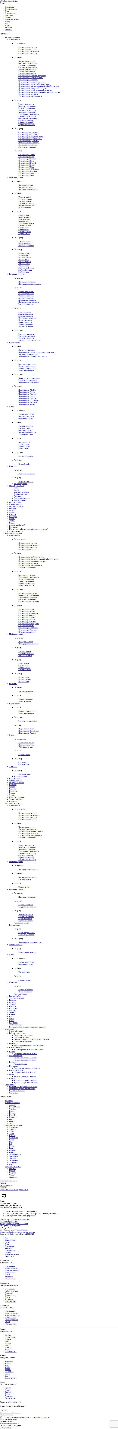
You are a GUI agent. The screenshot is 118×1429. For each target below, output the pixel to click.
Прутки (12, 1052)
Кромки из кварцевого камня (25, 1080)
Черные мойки (24, 234)
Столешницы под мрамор (28, 141)
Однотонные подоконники (29, 378)
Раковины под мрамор (27, 334)
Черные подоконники (26, 368)
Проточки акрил (20, 1064)
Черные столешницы (26, 125)
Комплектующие (20, 484)
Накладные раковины (26, 282)
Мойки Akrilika (24, 253)
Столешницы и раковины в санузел (32, 561)
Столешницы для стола (27, 53)
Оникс (11, 1175)
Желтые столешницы (26, 108)
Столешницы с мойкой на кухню (31, 82)
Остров (12, 510)
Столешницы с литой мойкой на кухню (34, 84)
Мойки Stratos (23, 682)
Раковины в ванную (12, 1316)
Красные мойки (24, 225)
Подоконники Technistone (28, 731)
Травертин (13, 1177)
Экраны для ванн (20, 494)
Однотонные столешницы (28, 143)
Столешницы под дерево (28, 132)
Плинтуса (13, 517)
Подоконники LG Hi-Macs (28, 400)
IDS (10, 1144)
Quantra (12, 1150)
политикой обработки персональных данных (32, 1417)
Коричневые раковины (27, 318)
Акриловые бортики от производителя (29, 1045)
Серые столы (23, 444)
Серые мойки (23, 228)
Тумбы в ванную (20, 500)
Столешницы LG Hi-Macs (28, 169)
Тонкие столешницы (26, 72)
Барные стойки (15, 502)
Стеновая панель (15, 1056)
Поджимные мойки (17, 1091)
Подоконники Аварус (27, 733)
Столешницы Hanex (26, 161)
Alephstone (13, 1127)
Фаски (11, 1074)
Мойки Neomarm (25, 270)
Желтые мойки (24, 219)
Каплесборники (15, 1047)
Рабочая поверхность (17, 1033)
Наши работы (5, 1181)
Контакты (8, 30)
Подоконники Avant (26, 729)
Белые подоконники (26, 370)
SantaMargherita (15, 1154)
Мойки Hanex (23, 260)
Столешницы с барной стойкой (30, 78)
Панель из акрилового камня (25, 1058)
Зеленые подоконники (27, 364)
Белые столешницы (26, 104)
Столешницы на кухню (27, 49)
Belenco (12, 1136)
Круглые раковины (25, 298)
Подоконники (10, 1272)
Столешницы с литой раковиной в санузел (35, 90)
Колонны (12, 508)
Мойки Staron (23, 272)
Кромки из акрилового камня (25, 1083)
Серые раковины (25, 320)
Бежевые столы (24, 980)
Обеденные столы (25, 418)
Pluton (11, 1119)
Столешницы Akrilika (26, 155)
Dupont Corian (14, 1107)
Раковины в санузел (22, 923)
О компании (9, 7)
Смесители (13, 1093)
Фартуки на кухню (16, 506)
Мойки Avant (23, 677)
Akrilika (12, 1105)
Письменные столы (26, 416)
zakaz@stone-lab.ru (21, 1190)
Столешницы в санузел (27, 47)
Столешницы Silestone (27, 622)
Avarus (11, 1134)
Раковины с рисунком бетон (29, 340)
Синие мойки (23, 230)
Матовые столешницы (27, 147)
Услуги (7, 25)
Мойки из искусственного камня (22, 1089)
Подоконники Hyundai (27, 398)
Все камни (9, 1101)
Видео (7, 21)
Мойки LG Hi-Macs (26, 268)
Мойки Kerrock (24, 264)
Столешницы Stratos (26, 626)
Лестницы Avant (24, 774)
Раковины (8, 1293)
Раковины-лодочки (25, 304)
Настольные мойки (26, 187)
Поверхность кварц (21, 1037)
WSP (11, 1165)
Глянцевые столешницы (27, 145)
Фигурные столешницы (27, 67)
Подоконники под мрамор (28, 382)
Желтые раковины (25, 314)
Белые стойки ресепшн (27, 952)
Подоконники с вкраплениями (30, 943)
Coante (11, 1140)
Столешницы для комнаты (28, 51)
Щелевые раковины (26, 292)
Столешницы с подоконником (30, 96)
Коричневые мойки (26, 223)
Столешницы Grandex (27, 159)
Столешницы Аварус (26, 632)
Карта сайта (9, 1256)
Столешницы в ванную (27, 813)
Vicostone (12, 1162)
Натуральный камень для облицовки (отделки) (27, 1027)
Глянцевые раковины (26, 336)
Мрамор (12, 1169)
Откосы (12, 519)
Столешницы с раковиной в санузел (32, 88)
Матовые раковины (26, 338)
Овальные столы (25, 430)
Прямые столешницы (26, 61)
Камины (12, 515)
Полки (16, 488)
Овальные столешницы (27, 63)
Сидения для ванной (22, 498)
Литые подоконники (26, 350)
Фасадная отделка (16, 531)
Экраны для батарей (17, 525)
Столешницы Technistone (28, 628)
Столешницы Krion (26, 167)
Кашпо (12, 523)
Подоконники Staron (26, 404)
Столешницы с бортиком (28, 94)
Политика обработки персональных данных (17, 1232)
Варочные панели (16, 1070)
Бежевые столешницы (27, 110)
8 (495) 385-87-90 (7, 1190)
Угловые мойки (24, 197)
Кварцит (12, 1173)
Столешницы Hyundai (27, 163)
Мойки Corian (23, 255)
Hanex (11, 1111)
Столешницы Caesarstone (28, 613)
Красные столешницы (27, 116)
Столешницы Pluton (26, 173)
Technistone (13, 1160)
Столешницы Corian (26, 157)
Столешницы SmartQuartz (28, 624)
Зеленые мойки (24, 221)
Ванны (16, 490)
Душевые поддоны (21, 492)
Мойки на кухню (11, 1268)
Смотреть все (10, 1279)
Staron (11, 1123)
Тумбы (12, 521)
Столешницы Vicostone (27, 630)
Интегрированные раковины (29, 284)
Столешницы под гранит (28, 135)
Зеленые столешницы (26, 112)
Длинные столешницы (27, 69)
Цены (7, 11)
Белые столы (23, 448)
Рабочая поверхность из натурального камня (31, 1039)
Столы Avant (23, 762)
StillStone (12, 1158)
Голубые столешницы (27, 106)
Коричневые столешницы (28, 114)
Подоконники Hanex (26, 396)
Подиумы (17, 496)
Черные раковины (25, 324)
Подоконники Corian (26, 392)
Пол (10, 1017)
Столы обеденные (16, 1031)
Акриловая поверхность (23, 1035)
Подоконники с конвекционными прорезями (36, 352)
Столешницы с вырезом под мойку (32, 76)
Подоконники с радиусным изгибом (32, 356)
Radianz (12, 1152)
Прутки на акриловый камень (25, 1054)
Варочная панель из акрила (24, 1072)
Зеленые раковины (25, 316)
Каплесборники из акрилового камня (28, 1050)
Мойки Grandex (24, 258)
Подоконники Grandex (27, 394)
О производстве (11, 9)
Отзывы (8, 17)
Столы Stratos (23, 765)
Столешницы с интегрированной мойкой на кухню (38, 86)
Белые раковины (24, 312)
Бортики (12, 1043)
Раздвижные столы (25, 434)
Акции (14, 1181)
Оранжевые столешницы (28, 118)
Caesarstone (13, 1138)
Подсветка (13, 527)
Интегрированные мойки (28, 189)
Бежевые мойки (24, 232)
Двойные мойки (24, 207)
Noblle (11, 1146)
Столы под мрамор (25, 456)
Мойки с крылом (25, 199)
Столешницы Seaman (26, 620)
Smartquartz (13, 1156)
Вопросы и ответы (12, 19)
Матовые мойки (24, 244)
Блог (6, 23)
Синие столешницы (26, 123)
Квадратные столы (25, 426)
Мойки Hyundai (24, 262)
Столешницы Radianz (26, 617)
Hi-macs (12, 1113)
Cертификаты (10, 13)
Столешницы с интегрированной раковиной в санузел (39, 92)
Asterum (12, 1129)
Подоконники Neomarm (27, 402)
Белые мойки (23, 215)
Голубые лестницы (25, 482)
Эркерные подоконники (27, 354)
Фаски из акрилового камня (25, 1076)
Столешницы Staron (26, 175)
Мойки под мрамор (26, 246)
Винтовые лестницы (26, 474)
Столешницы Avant (26, 609)
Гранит (12, 1171)
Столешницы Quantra (26, 615)
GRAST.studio (22, 1230)
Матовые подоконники (27, 380)
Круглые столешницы (27, 74)
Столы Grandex (24, 464)
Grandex (12, 1109)
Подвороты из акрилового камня (27, 1068)
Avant (11, 1132)
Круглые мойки (24, 201)
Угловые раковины (25, 296)
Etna (11, 1142)
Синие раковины (25, 322)
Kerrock (12, 1115)
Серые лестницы (25, 992)
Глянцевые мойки (25, 242)
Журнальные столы (26, 414)
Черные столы (24, 446)
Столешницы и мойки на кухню (31, 557)
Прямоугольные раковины (28, 302)
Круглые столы (24, 428)
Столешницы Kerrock (26, 165)
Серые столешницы (26, 121)
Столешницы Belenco (26, 611)
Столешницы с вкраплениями (30, 139)
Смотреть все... (10, 1352)
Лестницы (9, 1277)
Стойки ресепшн (15, 504)
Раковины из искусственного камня (23, 1087)
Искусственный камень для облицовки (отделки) (28, 529)
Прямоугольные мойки (27, 205)
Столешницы (10, 1266)
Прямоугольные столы (27, 432)
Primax (11, 1121)
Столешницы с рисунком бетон (30, 137)
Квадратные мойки (26, 203)
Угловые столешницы (27, 65)
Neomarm (12, 1117)
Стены (11, 1019)
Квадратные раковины (27, 300)
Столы (7, 1275)
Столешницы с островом (28, 80)
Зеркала (12, 513)
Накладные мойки (25, 185)
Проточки (13, 1062)
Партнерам (9, 15)
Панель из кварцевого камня (25, 1060)
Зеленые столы (24, 442)
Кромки (12, 1078)
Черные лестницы (25, 990)
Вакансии (8, 28)
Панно (11, 1021)
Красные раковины (26, 917)
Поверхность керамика (23, 1041)
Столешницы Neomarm (27, 171)
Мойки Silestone (24, 680)
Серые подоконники (26, 366)
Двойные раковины (26, 294)
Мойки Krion (23, 266)
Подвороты (13, 1066)
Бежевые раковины (26, 326)
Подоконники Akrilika (27, 390)
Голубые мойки (24, 217)
